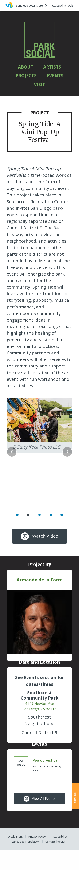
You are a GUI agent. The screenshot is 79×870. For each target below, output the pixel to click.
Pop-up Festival (46, 760)
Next (67, 452)
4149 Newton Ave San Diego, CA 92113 (39, 706)
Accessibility (59, 836)
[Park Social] (39, 39)
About (25, 67)
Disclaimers (15, 836)
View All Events (43, 798)
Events (55, 75)
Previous (12, 452)
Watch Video (44, 536)
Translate (37, 5)
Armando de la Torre (40, 580)
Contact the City (55, 841)
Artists (52, 67)
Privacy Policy (37, 836)
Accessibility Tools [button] (62, 5)
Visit (39, 84)
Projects (26, 75)
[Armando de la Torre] (39, 621)
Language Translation (26, 841)
